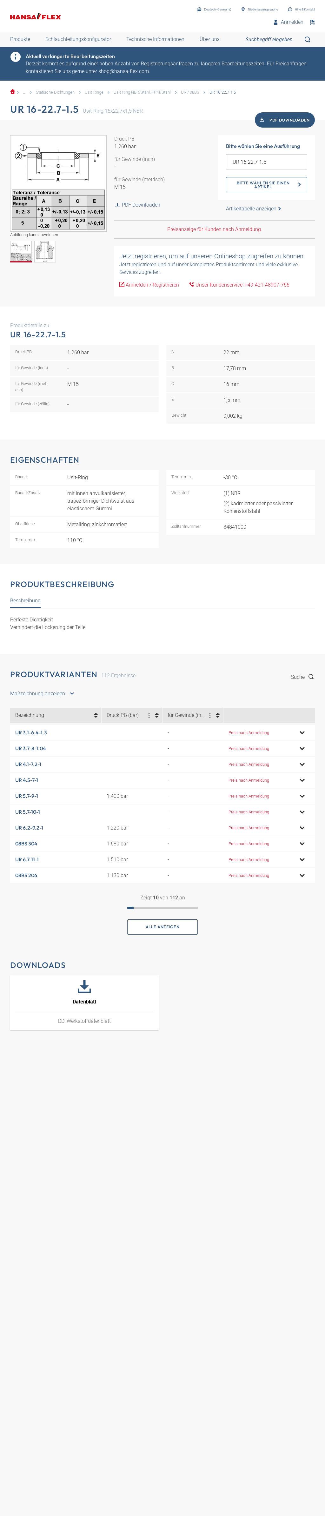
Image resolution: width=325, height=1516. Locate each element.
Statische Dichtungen (55, 92)
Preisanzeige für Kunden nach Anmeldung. (214, 229)
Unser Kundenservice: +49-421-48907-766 (241, 285)
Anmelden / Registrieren (151, 285)
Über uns (210, 39)
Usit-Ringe (94, 92)
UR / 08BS (190, 92)
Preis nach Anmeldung (249, 732)
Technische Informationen (155, 39)
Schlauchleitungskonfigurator (78, 39)
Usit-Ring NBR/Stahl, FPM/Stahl (142, 92)
